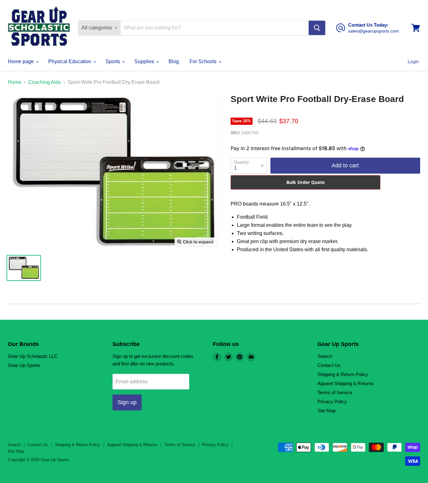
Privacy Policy (332, 401)
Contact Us (329, 365)
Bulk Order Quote (305, 182)
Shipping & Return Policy (342, 374)
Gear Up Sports (24, 365)
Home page (21, 61)
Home (14, 82)
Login (413, 61)
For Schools (204, 61)
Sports (113, 61)
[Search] (317, 28)
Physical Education (70, 61)
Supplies (144, 61)
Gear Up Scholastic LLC (33, 356)
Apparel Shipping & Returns (345, 383)
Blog (174, 61)
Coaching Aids (44, 82)
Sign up (127, 402)
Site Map (326, 410)
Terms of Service (334, 392)
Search (324, 356)
